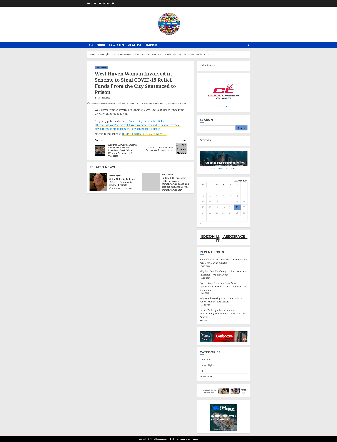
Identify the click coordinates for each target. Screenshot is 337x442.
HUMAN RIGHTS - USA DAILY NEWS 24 (144, 133)
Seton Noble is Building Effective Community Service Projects (122, 182)
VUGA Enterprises (217, 168)
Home (90, 45)
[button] (248, 45)
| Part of (173, 438)
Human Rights (116, 45)
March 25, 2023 (103, 98)
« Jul (201, 223)
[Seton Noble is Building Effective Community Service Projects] (98, 182)
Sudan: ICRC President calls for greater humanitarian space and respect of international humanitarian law (175, 183)
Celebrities (151, 45)
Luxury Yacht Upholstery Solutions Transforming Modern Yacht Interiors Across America (222, 313)
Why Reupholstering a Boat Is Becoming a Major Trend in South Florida (221, 300)
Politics (100, 45)
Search (206, 119)
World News (134, 45)
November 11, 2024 (119, 188)
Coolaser (226, 106)
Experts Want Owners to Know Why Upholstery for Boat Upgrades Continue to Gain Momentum (223, 286)
